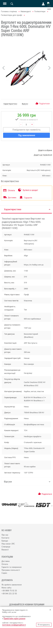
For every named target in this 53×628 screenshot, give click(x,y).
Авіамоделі (25, 11)
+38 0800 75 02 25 (9, 591)
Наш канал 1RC (8, 544)
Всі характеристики (10, 181)
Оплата (5, 564)
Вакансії (5, 550)
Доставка (5, 561)
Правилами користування (14, 618)
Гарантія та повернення (11, 567)
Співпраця (6, 547)
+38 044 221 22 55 (9, 594)
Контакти (5, 538)
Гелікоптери (39, 11)
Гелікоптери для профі (11, 15)
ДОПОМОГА (7, 580)
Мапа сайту (6, 588)
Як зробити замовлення (12, 585)
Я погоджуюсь (44, 625)
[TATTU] (26, 504)
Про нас (5, 535)
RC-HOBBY (7, 530)
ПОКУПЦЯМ (7, 556)
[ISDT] (43, 504)
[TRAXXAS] (9, 504)
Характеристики (10, 103)
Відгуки (25, 103)
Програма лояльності (11, 570)
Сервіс (4, 573)
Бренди (5, 541)
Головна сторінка (9, 11)
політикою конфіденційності (14, 625)
